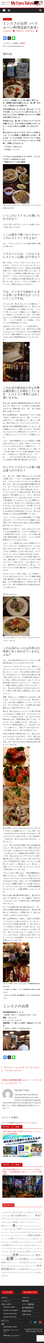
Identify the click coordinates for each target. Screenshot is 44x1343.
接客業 (11, 1229)
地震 (7, 1212)
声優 (5, 1235)
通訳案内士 (13, 1272)
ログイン (23, 1123)
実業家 (16, 1259)
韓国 (27, 1255)
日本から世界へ (6, 1304)
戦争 (24, 1266)
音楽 (22, 1269)
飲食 (9, 1216)
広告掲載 (33, 1252)
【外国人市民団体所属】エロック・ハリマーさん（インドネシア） (21, 1081)
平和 (18, 1229)
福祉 (37, 1219)
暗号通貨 (20, 1245)
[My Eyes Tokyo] (4, 10)
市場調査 (17, 1219)
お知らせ (4, 1297)
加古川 (31, 1248)
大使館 (3, 1212)
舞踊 (33, 1269)
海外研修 (23, 1219)
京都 (24, 1212)
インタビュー (7, 19)
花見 (29, 1229)
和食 (19, 1222)
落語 (35, 1229)
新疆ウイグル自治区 (25, 1226)
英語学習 (35, 1239)
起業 (10, 1258)
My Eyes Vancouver (10, 1313)
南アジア (9, 1226)
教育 (15, 1222)
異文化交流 (9, 1242)
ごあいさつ (25, 1297)
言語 (17, 1252)
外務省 (5, 1216)
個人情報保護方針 (28, 1308)
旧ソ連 (12, 1251)
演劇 (4, 1259)
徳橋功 (22, 43)
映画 (22, 1222)
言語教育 (12, 1232)
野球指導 (4, 1272)
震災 (9, 1235)
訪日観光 (23, 1258)
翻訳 (14, 1229)
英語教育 (22, 1255)
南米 (34, 1262)
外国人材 (13, 1235)
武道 (34, 1272)
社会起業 (26, 1251)
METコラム (5, 1321)
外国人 (24, 1272)
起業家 (15, 1245)
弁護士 (28, 1266)
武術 (39, 1226)
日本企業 (27, 1222)
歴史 (32, 1222)
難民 (29, 1212)
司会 (27, 1239)
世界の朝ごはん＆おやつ (11, 1335)
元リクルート (38, 1222)
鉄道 (10, 1212)
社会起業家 (4, 1229)
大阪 (22, 1242)
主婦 (20, 1266)
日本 (7, 1255)
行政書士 (32, 1255)
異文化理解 (16, 1215)
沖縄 (8, 1266)
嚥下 (7, 1252)
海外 (24, 1239)
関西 (24, 1215)
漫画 (31, 1272)
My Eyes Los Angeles (10, 1310)
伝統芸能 (27, 1245)
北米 (15, 1255)
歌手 (21, 1235)
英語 (38, 1255)
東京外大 (32, 1242)
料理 (15, 1242)
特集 (2, 1324)
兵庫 (20, 1239)
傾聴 (32, 1229)
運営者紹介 (25, 1301)
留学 (3, 1225)
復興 (18, 1235)
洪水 (12, 1219)
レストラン (30, 31)
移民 (38, 1248)
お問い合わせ (26, 1314)
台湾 (30, 1239)
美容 (35, 1248)
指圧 (10, 1255)
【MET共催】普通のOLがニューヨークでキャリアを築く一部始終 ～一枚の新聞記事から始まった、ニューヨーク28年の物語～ (22, 1171)
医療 (11, 1248)
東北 (28, 1272)
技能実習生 (32, 1259)
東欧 (31, 1266)
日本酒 (17, 1269)
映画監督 (10, 1222)
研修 (13, 1212)
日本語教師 (19, 1248)
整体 (38, 1212)
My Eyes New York (9, 1317)
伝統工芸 (26, 1248)
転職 (8, 1248)
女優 (14, 1248)
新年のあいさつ (14, 1262)
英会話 (15, 1266)
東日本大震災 (26, 1232)
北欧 (20, 1251)
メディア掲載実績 (28, 1304)
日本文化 (6, 1232)
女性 (39, 1229)
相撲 (8, 1239)
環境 (30, 1269)
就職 (33, 1219)
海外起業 (35, 1226)
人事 (40, 1239)
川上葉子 (29, 1219)
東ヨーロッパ (30, 1216)
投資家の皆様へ (27, 1311)
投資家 (20, 1272)
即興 (19, 1242)
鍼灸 (31, 1262)
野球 (27, 1269)
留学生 (25, 1235)
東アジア (14, 1238)
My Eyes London (9, 1307)
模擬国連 (26, 1242)
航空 (4, 1252)
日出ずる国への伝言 (10, 1327)
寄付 (22, 1229)
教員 (17, 1226)
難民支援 (34, 1232)
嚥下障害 (34, 1212)
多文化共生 (24, 1262)
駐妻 (8, 1272)
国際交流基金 (34, 1235)
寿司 (37, 1242)
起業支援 (38, 1269)
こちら (14, 149)
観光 (25, 1229)
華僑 (19, 1232)
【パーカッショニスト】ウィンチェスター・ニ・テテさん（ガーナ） (21, 1069)
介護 (35, 1266)
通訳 (11, 1266)
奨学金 (3, 1242)
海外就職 (19, 1212)
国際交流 (9, 1245)
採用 (16, 1232)
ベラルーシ (19, 31)
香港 (7, 1262)
